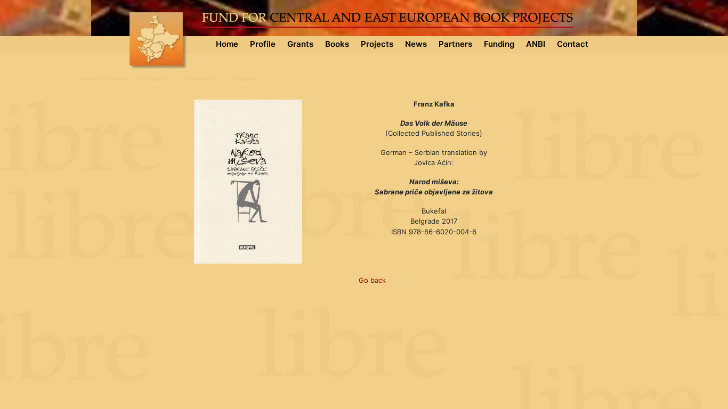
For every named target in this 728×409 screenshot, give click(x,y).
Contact (572, 44)
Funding (499, 44)
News (416, 44)
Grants (300, 44)
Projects (377, 44)
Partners (455, 44)
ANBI (535, 44)
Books (337, 44)
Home (227, 44)
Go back (372, 280)
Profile (263, 44)
